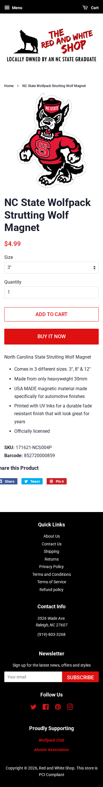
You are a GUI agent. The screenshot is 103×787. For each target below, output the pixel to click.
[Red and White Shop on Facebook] (45, 708)
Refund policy (51, 589)
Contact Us (52, 544)
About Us (51, 536)
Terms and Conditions (51, 574)
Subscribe (80, 677)
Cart (94, 7)
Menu (16, 7)
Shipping (51, 551)
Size (8, 257)
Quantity (12, 282)
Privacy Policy (51, 566)
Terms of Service (51, 582)
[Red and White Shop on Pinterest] (58, 708)
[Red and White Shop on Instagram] (70, 708)
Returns (52, 559)
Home (8, 86)
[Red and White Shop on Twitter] (33, 708)
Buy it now (51, 336)
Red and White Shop (56, 768)
